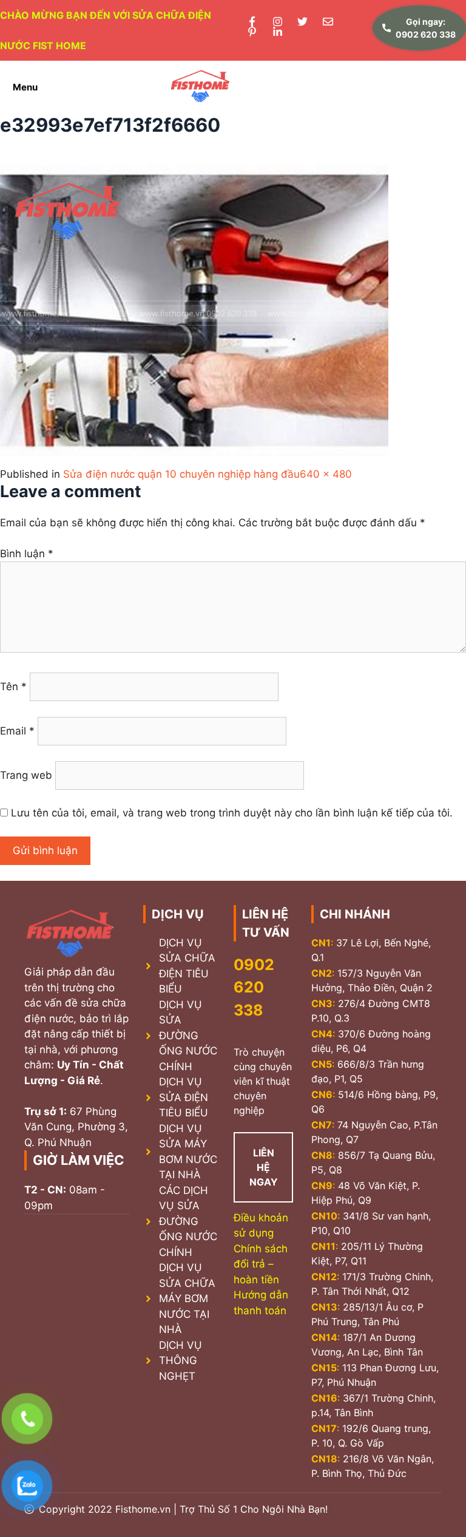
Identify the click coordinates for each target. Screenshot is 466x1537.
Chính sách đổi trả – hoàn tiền (261, 1264)
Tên (13, 686)
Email (17, 731)
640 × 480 (326, 474)
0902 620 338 (254, 987)
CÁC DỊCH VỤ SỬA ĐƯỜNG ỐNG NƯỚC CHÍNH (188, 1221)
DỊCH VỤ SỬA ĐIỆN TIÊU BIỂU (183, 1097)
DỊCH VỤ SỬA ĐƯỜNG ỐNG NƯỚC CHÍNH (188, 1036)
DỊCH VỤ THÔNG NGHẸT (180, 1360)
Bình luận (26, 554)
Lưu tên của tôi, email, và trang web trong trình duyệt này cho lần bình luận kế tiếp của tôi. (232, 813)
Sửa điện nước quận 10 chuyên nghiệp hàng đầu (181, 474)
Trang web (26, 775)
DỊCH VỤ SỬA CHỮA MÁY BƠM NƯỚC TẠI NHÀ (187, 1298)
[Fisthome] (200, 87)
